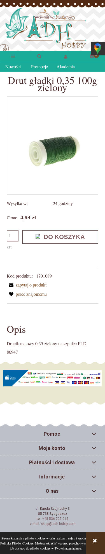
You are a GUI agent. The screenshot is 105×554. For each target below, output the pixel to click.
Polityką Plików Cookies (16, 543)
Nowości (13, 66)
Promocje (39, 66)
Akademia (66, 66)
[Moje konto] (66, 56)
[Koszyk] (92, 55)
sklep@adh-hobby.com (58, 524)
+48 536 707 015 (55, 519)
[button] (13, 56)
